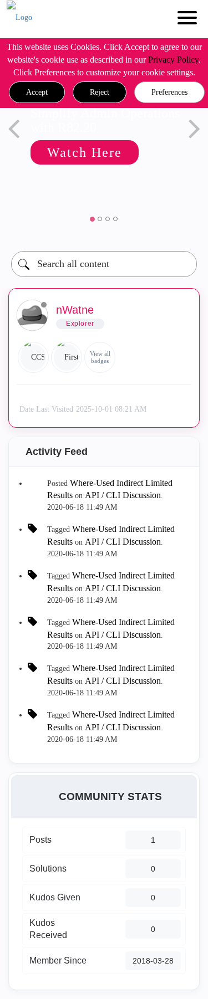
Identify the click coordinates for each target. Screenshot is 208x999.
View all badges (100, 357)
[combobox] (104, 264)
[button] (37, 92)
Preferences (169, 92)
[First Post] (66, 357)
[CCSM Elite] (33, 357)
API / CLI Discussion (123, 495)
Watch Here (84, 152)
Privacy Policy (173, 59)
